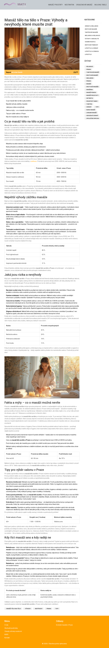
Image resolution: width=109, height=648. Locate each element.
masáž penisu (91, 92)
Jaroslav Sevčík (16, 72)
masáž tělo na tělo (13, 609)
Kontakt (7, 638)
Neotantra (69, 5)
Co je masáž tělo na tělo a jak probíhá (18, 101)
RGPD (6, 634)
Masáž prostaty (55, 5)
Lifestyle (88, 54)
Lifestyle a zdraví (91, 48)
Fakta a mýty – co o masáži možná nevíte (20, 110)
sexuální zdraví (92, 115)
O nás (6, 625)
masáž (88, 84)
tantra (89, 104)
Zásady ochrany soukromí (13, 631)
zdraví (88, 107)
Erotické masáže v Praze (64, 625)
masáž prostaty (92, 95)
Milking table (100, 5)
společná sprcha (92, 118)
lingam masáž (91, 113)
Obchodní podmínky (11, 628)
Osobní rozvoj (90, 42)
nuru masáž (90, 110)
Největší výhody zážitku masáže (16, 104)
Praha (49, 609)
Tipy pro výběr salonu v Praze (16, 113)
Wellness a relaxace (92, 35)
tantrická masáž (92, 72)
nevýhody (38, 609)
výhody (28, 609)
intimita (89, 98)
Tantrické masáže (91, 32)
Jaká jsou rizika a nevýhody (15, 107)
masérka (89, 89)
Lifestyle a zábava (92, 51)
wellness (34, 161)
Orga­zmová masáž (84, 5)
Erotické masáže (91, 29)
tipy (56, 609)
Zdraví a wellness (91, 26)
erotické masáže (92, 87)
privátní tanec (92, 101)
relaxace (89, 66)
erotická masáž (92, 75)
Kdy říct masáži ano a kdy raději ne (17, 117)
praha (88, 81)
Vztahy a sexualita (92, 38)
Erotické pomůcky (91, 45)
